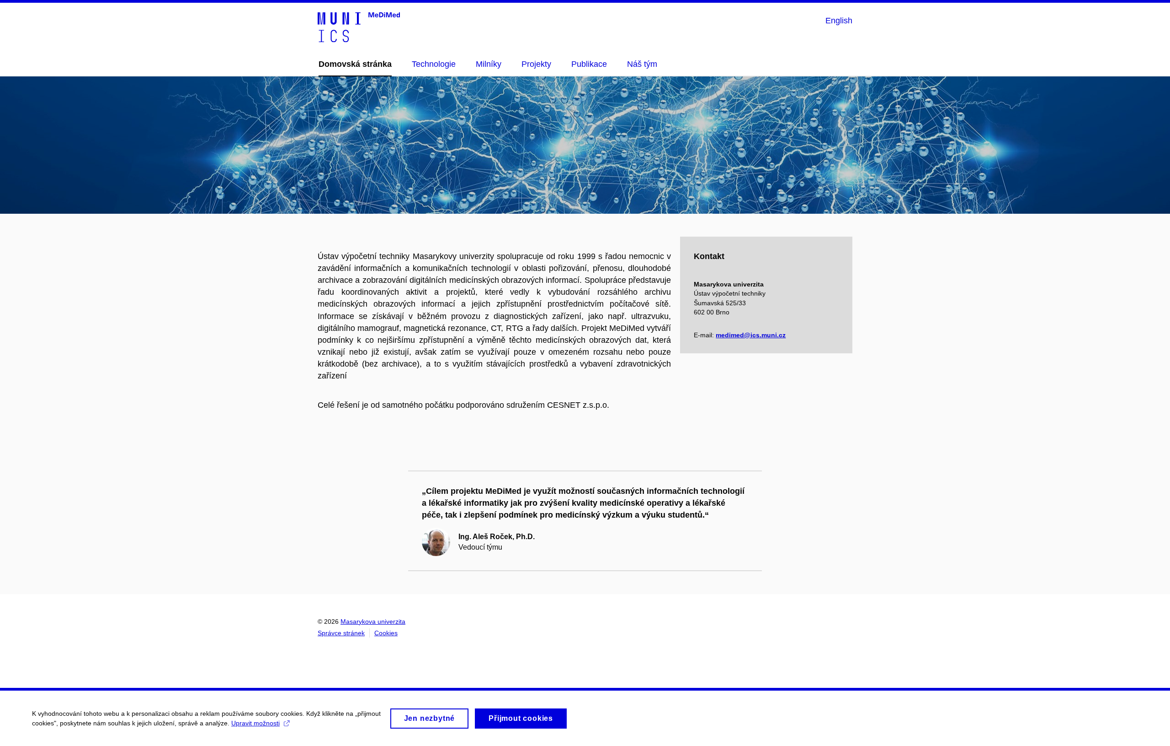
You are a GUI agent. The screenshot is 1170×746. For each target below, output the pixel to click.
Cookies (386, 633)
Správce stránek (341, 633)
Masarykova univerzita (372, 621)
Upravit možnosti (255, 723)
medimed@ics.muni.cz (751, 335)
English (838, 20)
